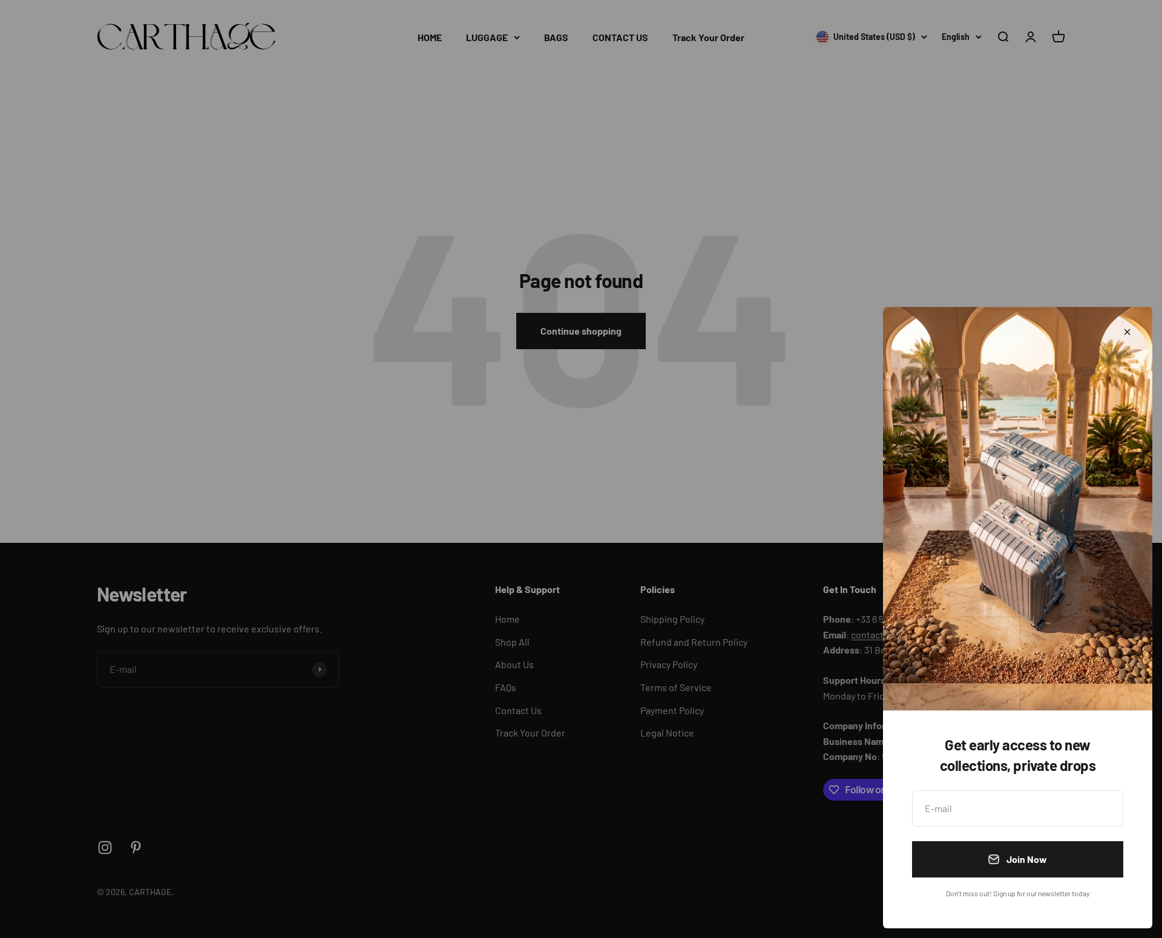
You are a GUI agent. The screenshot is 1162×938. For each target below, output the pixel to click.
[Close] (1127, 332)
